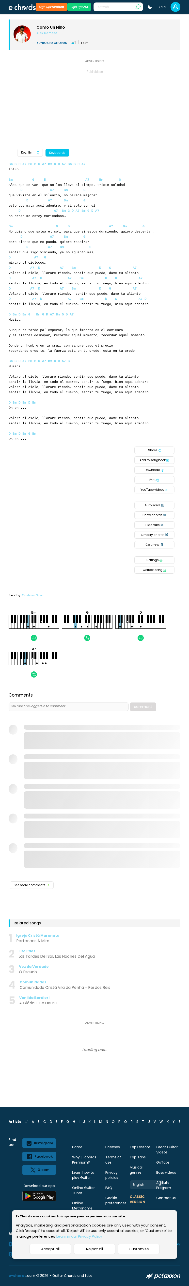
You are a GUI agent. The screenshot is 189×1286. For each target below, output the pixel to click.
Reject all (94, 1248)
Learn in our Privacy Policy (79, 1236)
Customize (139, 1248)
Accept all (50, 1248)
